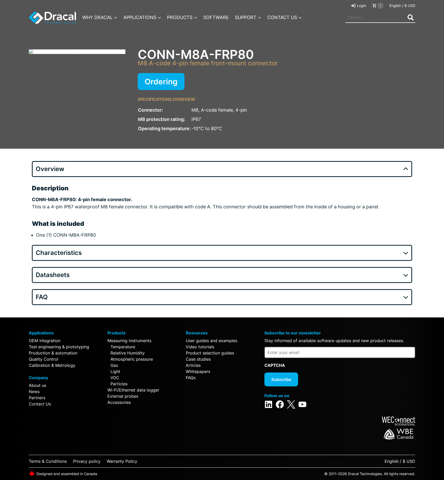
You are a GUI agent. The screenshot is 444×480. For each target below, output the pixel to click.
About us (37, 385)
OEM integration (44, 340)
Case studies (198, 359)
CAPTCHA (274, 365)
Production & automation (53, 352)
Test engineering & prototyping (59, 346)
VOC (114, 377)
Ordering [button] (161, 81)
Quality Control (43, 359)
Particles (118, 383)
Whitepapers (198, 371)
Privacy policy (86, 461)
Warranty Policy (122, 461)
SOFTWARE (216, 17)
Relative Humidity (127, 352)
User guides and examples (211, 340)
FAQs (191, 377)
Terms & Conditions (48, 461)
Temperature (122, 346)
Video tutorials (200, 346)
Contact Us (40, 403)
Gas (114, 365)
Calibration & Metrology (52, 365)
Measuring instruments (129, 340)
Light (115, 371)
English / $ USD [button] (402, 5)
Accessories (119, 402)
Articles (193, 365)
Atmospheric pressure (131, 359)
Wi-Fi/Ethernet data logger (133, 390)
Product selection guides (210, 352)
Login (361, 5)
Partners (37, 397)
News (34, 391)
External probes (122, 396)
